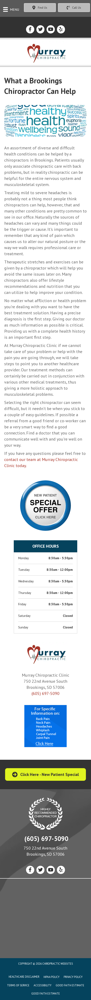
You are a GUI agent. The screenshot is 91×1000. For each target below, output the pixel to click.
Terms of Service (18, 985)
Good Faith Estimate (70, 985)
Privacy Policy (73, 977)
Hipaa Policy (51, 977)
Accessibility (42, 985)
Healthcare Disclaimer (24, 977)
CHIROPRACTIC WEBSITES (57, 963)
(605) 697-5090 (45, 693)
